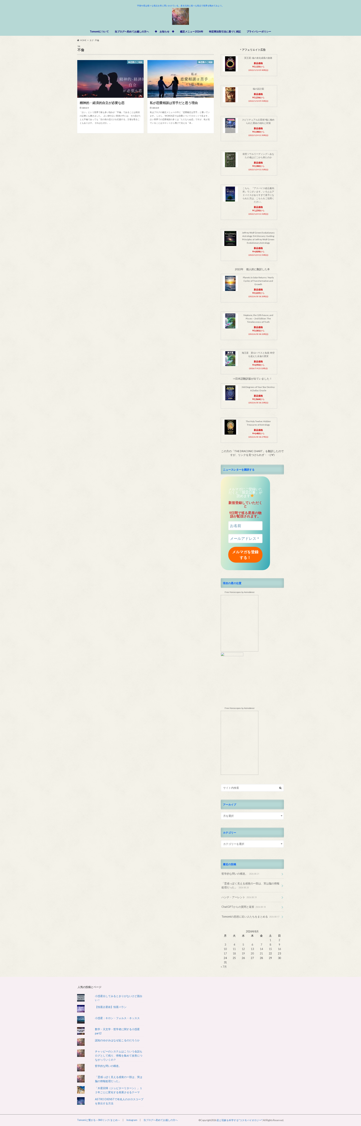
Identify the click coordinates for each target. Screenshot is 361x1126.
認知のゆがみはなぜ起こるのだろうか (117, 1040)
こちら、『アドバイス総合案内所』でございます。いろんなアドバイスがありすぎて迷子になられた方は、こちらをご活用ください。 (258, 195)
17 (225, 953)
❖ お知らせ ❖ (164, 31)
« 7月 (224, 966)
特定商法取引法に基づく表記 (225, 31)
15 (270, 949)
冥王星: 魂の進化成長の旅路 (258, 57)
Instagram (131, 1119)
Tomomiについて (99, 31)
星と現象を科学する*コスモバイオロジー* (239, 1120)
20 (252, 953)
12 (243, 949)
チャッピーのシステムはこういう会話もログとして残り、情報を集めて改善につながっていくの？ (118, 1055)
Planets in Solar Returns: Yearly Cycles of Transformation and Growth (258, 281)
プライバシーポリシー (259, 31)
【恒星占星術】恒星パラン (111, 1007)
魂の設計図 (258, 88)
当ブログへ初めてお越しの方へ (132, 31)
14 (261, 949)
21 (261, 953)
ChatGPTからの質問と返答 (243, 906)
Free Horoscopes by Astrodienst (239, 592)
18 (234, 953)
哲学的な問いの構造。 (240, 873)
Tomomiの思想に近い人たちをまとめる (250, 916)
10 (225, 949)
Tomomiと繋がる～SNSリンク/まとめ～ (98, 1119)
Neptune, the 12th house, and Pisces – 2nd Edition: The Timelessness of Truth (258, 318)
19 (243, 953)
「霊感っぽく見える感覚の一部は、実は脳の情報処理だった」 (250, 885)
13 (252, 949)
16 (279, 949)
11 (234, 949)
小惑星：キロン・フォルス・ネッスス (117, 1018)
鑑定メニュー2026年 (191, 31)
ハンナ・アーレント (239, 897)
